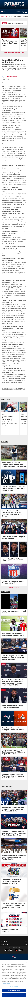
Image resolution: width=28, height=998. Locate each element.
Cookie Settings (14, 986)
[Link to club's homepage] (3, 11)
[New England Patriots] (14, 957)
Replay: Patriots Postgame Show (16, 23)
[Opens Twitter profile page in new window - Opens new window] (8, 79)
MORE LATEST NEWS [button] (14, 587)
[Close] (26, 962)
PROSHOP (18, 12)
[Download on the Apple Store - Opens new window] (8, 950)
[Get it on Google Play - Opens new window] (19, 951)
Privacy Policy (6, 983)
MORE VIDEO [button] (14, 781)
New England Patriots (12, 76)
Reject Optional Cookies (14, 990)
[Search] (23, 12)
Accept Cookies (14, 995)
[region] (14, 979)
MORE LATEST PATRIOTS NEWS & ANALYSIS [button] (14, 52)
